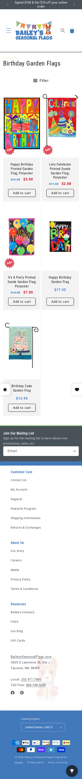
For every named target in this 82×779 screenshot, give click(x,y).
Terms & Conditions (24, 589)
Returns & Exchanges (26, 527)
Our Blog (17, 631)
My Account (19, 489)
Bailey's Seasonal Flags (39, 757)
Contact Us (18, 480)
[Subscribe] (74, 451)
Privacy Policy (20, 579)
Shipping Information (26, 518)
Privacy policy (35, 762)
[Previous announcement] (7, 4)
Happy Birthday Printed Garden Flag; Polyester (22, 168)
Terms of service (58, 762)
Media (15, 570)
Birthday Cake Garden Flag (22, 388)
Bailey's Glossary (22, 612)
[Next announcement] (74, 4)
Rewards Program (23, 508)
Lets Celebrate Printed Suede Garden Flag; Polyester (60, 170)
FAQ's (15, 621)
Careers (16, 560)
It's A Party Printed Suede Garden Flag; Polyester (22, 281)
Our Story (17, 551)
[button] (8, 30)
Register (16, 499)
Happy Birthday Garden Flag (60, 279)
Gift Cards (18, 640)
